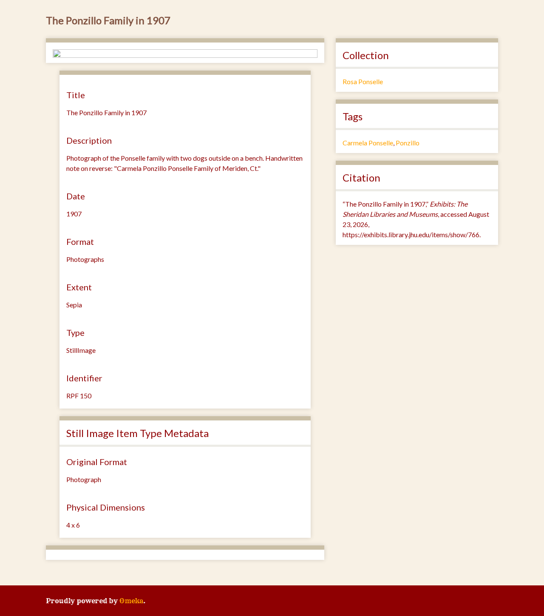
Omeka (131, 600)
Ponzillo (407, 143)
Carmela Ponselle (368, 143)
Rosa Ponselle (363, 81)
